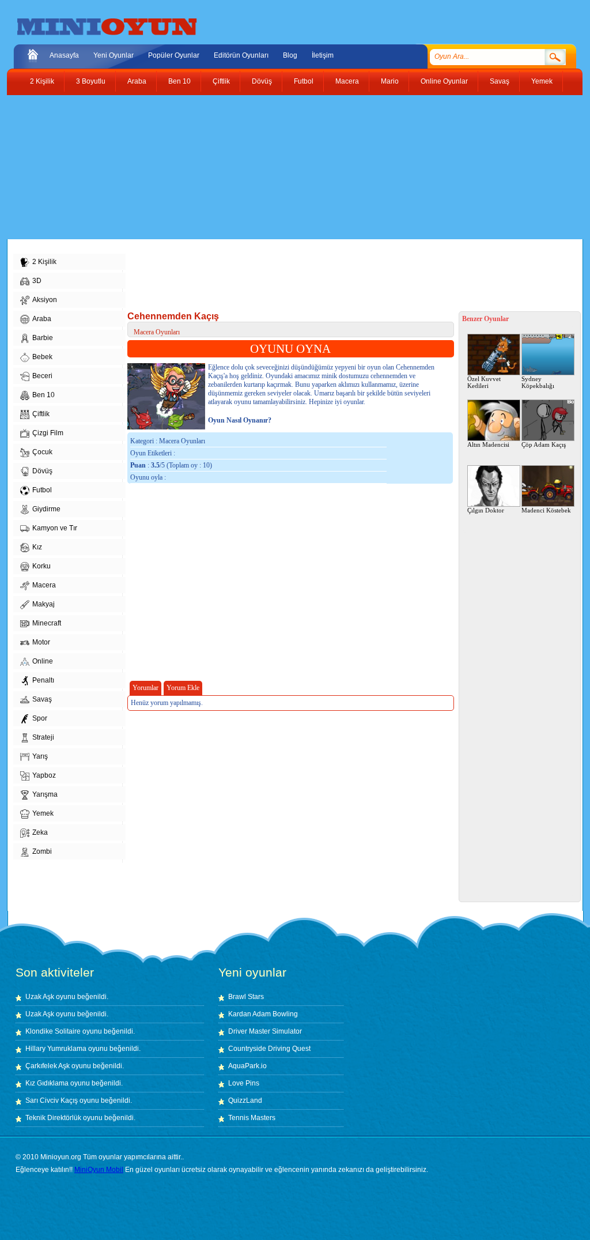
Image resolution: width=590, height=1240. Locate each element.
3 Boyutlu (90, 81)
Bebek (42, 357)
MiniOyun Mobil (98, 1170)
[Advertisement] (286, 167)
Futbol (303, 81)
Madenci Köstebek (546, 510)
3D (36, 281)
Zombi (42, 851)
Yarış (40, 756)
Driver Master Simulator (265, 1031)
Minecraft (46, 623)
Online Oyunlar (444, 81)
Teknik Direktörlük (53, 1118)
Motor (41, 642)
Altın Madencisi (488, 444)
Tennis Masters (251, 1118)
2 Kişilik (42, 81)
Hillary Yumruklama (55, 1049)
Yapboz (44, 775)
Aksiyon (44, 300)
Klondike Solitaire (53, 1031)
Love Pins (243, 1083)
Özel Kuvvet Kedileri (484, 382)
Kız (37, 547)
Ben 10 (179, 81)
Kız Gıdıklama (47, 1083)
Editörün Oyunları (241, 55)
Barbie (42, 338)
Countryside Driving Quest (269, 1049)
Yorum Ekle (183, 688)
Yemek (542, 81)
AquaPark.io (247, 1066)
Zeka (40, 832)
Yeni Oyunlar (113, 55)
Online (42, 661)
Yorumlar (145, 688)
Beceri (42, 376)
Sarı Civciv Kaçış (51, 1100)
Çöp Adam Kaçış (543, 444)
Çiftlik (221, 81)
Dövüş (262, 81)
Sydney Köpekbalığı (537, 382)
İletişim (323, 55)
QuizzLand (245, 1100)
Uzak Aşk (39, 997)
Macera (347, 81)
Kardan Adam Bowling (263, 1014)
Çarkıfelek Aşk (47, 1066)
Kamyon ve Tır (54, 528)
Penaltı (43, 680)
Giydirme (46, 509)
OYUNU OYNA (290, 349)
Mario (390, 81)
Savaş (499, 81)
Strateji (43, 737)
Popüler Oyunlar (173, 55)
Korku (41, 566)
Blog (290, 55)
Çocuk (42, 452)
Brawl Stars (246, 997)
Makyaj (43, 604)
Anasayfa (64, 55)
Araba (136, 81)
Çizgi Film (47, 433)
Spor (39, 718)
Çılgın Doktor (485, 510)
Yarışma (45, 794)
